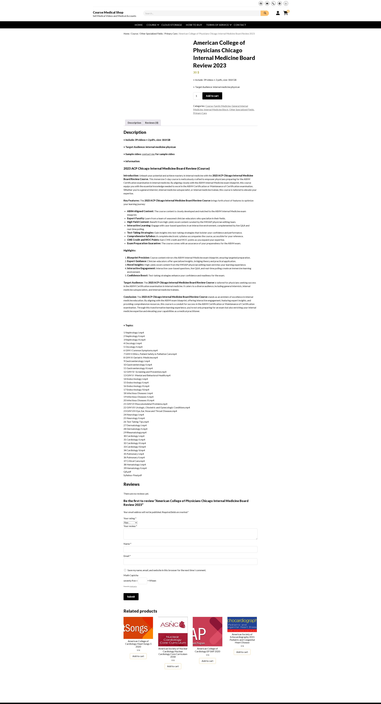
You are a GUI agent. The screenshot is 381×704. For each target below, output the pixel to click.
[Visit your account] (278, 12)
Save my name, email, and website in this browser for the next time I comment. (167, 570)
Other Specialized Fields (151, 33)
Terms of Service (217, 24)
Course (151, 24)
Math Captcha (131, 575)
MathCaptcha (133, 586)
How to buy (194, 24)
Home (139, 24)
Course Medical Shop (108, 12)
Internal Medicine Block (216, 109)
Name (127, 543)
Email (127, 555)
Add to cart (212, 95)
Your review (130, 526)
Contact (240, 24)
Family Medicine (222, 105)
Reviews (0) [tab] (151, 122)
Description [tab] (134, 122)
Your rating (130, 518)
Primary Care (170, 33)
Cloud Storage (171, 24)
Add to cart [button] (138, 656)
